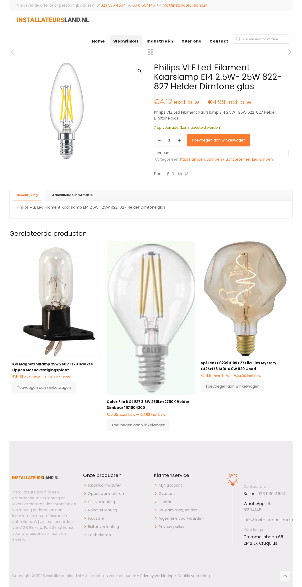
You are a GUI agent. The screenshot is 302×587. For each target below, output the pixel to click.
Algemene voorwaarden (181, 518)
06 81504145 (143, 5)
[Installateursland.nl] (53, 22)
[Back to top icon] (285, 576)
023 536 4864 (113, 5)
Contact (166, 502)
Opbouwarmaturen (106, 493)
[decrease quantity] (159, 140)
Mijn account (170, 485)
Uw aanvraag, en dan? (179, 510)
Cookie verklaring (193, 575)
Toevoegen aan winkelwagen (219, 140)
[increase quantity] (179, 140)
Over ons (167, 493)
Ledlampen (262, 159)
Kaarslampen (192, 159)
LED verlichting (101, 502)
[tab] (27, 195)
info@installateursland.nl (184, 5)
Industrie (96, 518)
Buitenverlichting (103, 526)
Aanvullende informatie (72, 195)
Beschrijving (27, 195)
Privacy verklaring (156, 575)
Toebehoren (99, 535)
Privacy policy (171, 526)
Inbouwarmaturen (105, 485)
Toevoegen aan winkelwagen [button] (44, 387)
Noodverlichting (102, 510)
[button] (140, 71)
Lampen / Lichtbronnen (228, 159)
